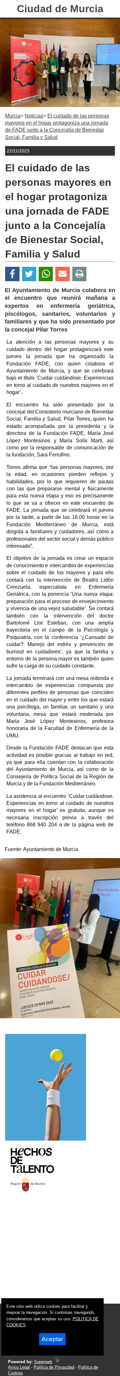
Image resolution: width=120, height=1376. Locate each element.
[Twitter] (29, 274)
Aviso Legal (19, 1367)
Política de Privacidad (54, 1367)
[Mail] (62, 274)
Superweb (43, 1361)
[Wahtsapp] (46, 274)
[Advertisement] (52, 1253)
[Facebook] (12, 274)
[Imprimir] (79, 274)
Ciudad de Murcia (60, 8)
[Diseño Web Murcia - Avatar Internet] (57, 1361)
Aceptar (52, 1339)
